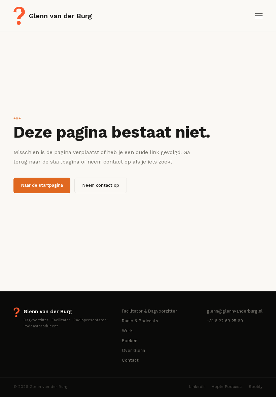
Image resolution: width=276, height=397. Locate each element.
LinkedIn (197, 386)
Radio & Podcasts (140, 320)
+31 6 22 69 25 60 (225, 320)
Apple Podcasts (227, 386)
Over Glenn (133, 350)
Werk (127, 330)
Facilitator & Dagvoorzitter (149, 311)
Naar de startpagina (42, 185)
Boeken (129, 340)
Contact (130, 360)
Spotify (256, 386)
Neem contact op (100, 185)
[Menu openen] (259, 16)
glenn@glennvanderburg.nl (235, 311)
